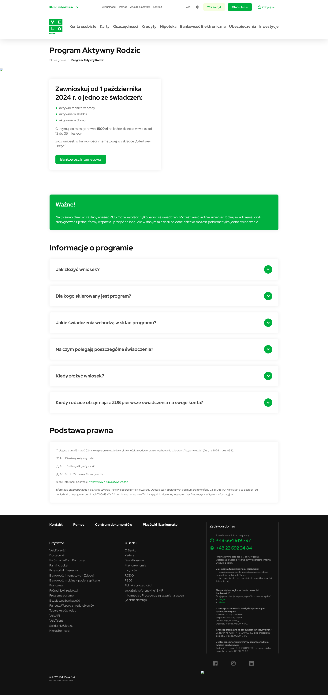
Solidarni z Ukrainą (61, 625)
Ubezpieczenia (242, 26)
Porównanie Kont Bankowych (68, 560)
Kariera (129, 555)
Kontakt (157, 7)
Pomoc (123, 7)
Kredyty (149, 26)
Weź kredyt (214, 7)
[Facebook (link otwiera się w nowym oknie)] (215, 663)
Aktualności (109, 7)
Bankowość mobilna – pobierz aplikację (74, 580)
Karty (105, 26)
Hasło (222, 602)
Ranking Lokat (58, 565)
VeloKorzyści (57, 550)
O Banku (130, 550)
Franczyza (56, 585)
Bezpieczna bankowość (64, 600)
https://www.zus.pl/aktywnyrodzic (108, 482)
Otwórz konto (240, 7)
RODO (129, 575)
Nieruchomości (59, 630)
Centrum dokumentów (113, 524)
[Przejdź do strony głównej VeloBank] (55, 26)
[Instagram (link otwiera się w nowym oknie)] (233, 663)
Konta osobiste (82, 26)
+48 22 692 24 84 (234, 548)
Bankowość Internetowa (80, 159)
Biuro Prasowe (134, 560)
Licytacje (131, 570)
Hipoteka (168, 26)
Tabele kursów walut (62, 610)
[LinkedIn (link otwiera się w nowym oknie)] (251, 663)
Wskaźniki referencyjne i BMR (144, 590)
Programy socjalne (61, 595)
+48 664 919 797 (233, 540)
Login (222, 599)
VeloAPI (54, 615)
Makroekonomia (135, 565)
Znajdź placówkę (140, 7)
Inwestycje (269, 26)
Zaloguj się (268, 7)
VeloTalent (56, 620)
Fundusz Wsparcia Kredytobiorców (71, 605)
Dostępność (57, 555)
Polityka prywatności (138, 585)
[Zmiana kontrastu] (197, 7)
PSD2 (128, 580)
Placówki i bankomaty (160, 524)
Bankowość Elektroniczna (203, 26)
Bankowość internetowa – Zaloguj (71, 575)
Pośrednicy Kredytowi (63, 590)
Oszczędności (125, 26)
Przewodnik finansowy (64, 570)
